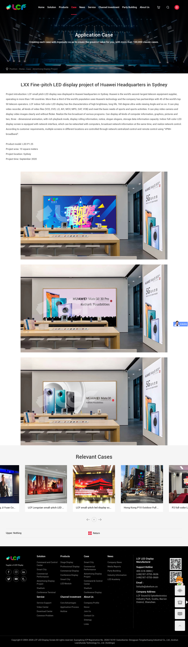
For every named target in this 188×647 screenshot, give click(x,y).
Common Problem (45, 615)
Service (92, 7)
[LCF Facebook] (8, 572)
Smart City (42, 569)
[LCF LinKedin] (23, 572)
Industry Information (117, 575)
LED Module (65, 583)
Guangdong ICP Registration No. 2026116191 (95, 640)
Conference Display (69, 575)
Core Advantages (68, 603)
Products (63, 7)
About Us (144, 7)
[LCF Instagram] (16, 572)
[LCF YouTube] (16, 579)
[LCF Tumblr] (23, 579)
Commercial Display (69, 571)
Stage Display (66, 562)
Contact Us (89, 615)
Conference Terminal (46, 592)
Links (86, 624)
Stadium (41, 588)
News (82, 7)
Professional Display (69, 566)
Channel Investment (109, 7)
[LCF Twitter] (8, 579)
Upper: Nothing (13, 533)
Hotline (63, 611)
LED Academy (114, 579)
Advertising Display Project (45, 69)
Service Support (44, 603)
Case (73, 7)
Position (14, 69)
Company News (115, 562)
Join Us (87, 611)
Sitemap (88, 620)
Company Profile (91, 603)
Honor (87, 607)
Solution (51, 7)
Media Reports (114, 566)
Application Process (69, 607)
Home (41, 7)
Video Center (42, 607)
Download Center (44, 611)
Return (96, 533)
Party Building (129, 7)
